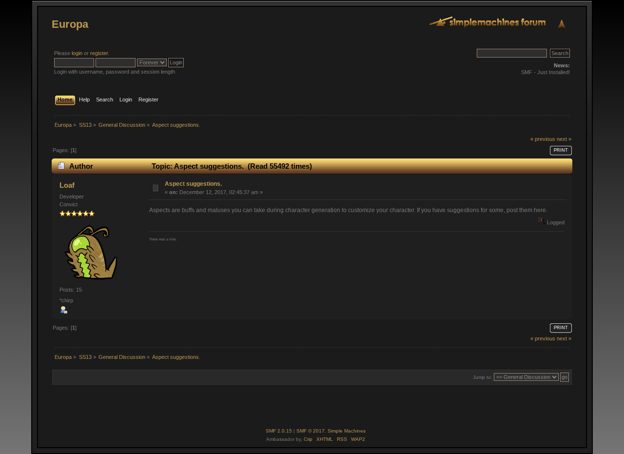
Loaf (67, 185)
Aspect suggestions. (193, 183)
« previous (542, 139)
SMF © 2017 (310, 431)
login (77, 53)
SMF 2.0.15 (279, 431)
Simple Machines (347, 431)
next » (564, 139)
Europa (70, 24)
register (99, 53)
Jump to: (482, 377)
